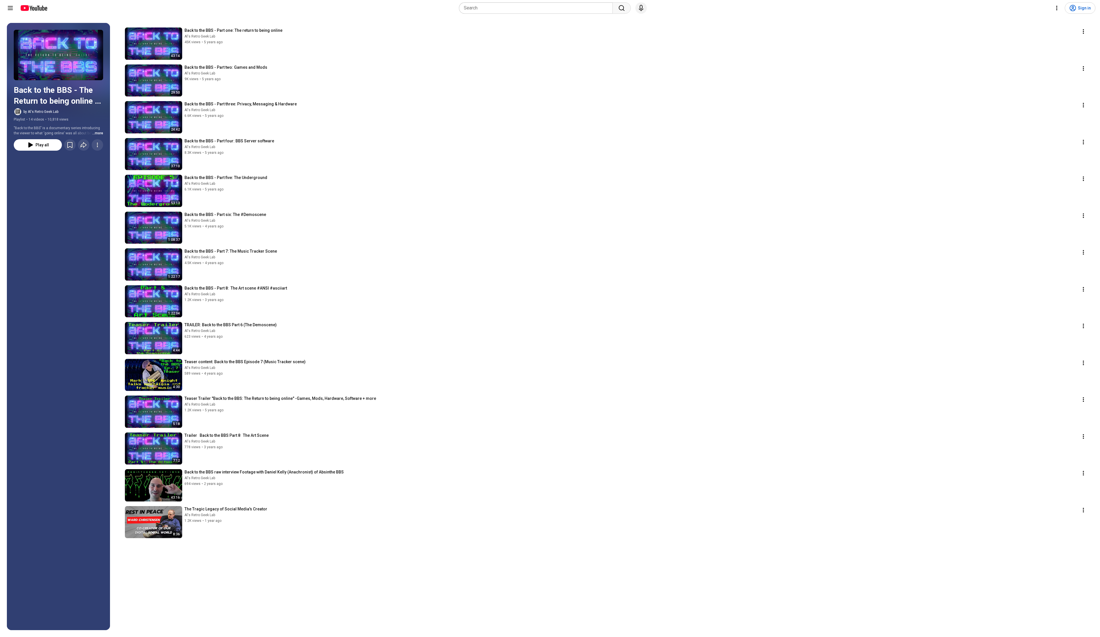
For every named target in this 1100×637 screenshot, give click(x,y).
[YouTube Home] (33, 8)
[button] (58, 55)
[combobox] (537, 8)
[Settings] (1056, 8)
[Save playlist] (70, 145)
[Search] (621, 8)
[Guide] (10, 8)
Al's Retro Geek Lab (199, 36)
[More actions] (97, 145)
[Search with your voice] (641, 8)
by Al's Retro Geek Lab (40, 112)
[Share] (83, 145)
